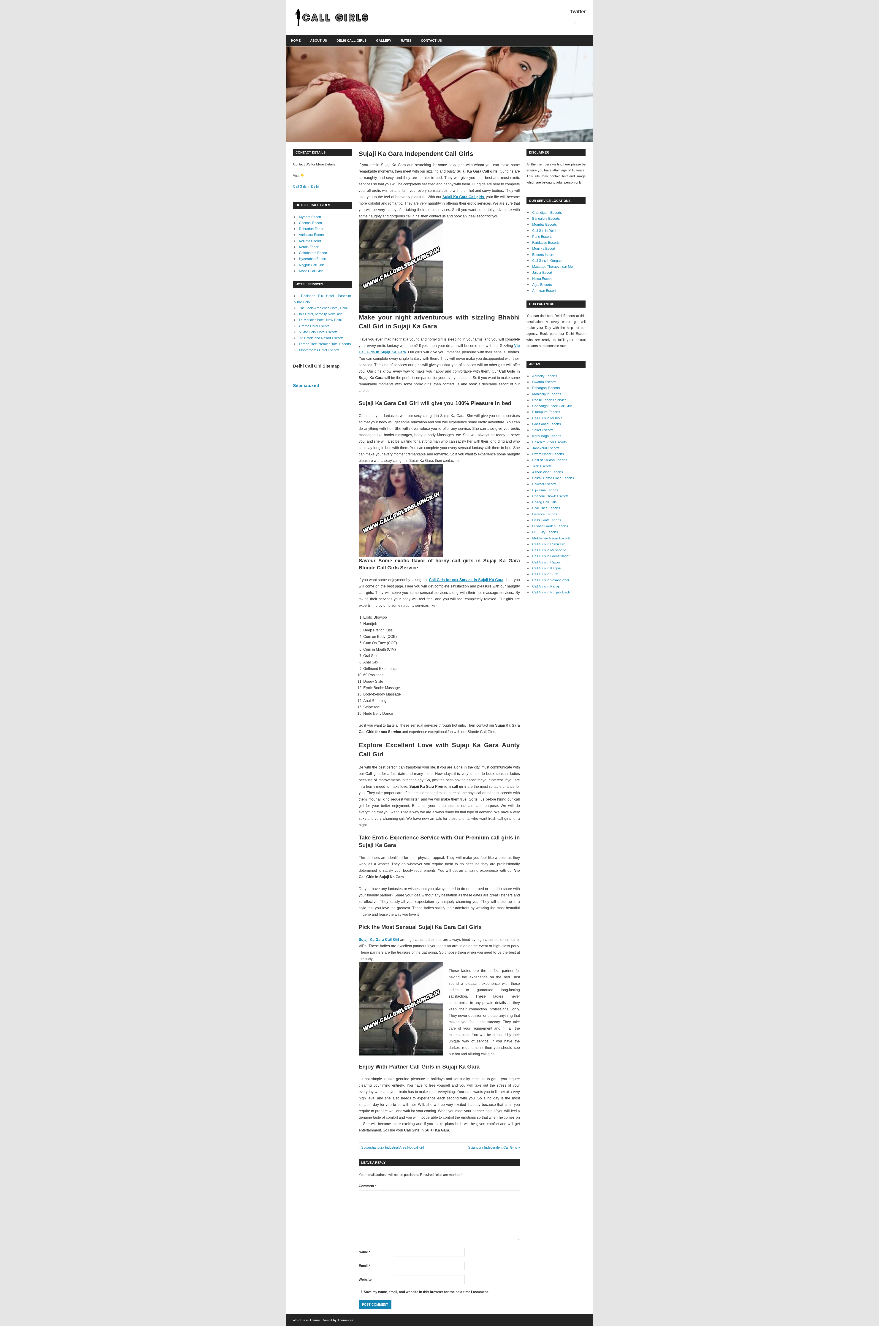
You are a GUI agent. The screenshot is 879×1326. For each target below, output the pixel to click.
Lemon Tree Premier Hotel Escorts (325, 344)
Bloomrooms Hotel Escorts (319, 350)
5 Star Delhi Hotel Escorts (318, 332)
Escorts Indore (543, 255)
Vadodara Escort (311, 235)
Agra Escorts (542, 285)
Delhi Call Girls (351, 40)
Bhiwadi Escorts (544, 484)
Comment (368, 1186)
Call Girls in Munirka (547, 418)
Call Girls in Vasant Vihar (550, 580)
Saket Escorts (542, 430)
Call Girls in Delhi (306, 186)
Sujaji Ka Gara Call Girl (379, 940)
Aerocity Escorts (544, 376)
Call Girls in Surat (545, 574)
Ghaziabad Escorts (546, 424)
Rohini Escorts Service (549, 400)
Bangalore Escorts (546, 218)
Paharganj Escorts (546, 388)
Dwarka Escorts (544, 382)
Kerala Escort (309, 247)
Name (364, 1252)
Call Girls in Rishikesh (548, 544)
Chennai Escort (310, 223)
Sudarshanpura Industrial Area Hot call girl (392, 1147)
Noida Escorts (542, 279)
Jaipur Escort (542, 272)
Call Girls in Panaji (545, 586)
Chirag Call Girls (544, 502)
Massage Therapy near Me (552, 266)
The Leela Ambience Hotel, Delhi (323, 308)
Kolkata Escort (310, 241)
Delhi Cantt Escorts (546, 520)
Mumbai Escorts (544, 224)
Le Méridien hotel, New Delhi (320, 320)
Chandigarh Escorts (547, 212)
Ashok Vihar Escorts (547, 472)
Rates (406, 40)
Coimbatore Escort (313, 253)
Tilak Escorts (542, 466)
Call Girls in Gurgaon (547, 260)
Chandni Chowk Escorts (550, 496)
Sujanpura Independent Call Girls (492, 1147)
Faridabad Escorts (546, 242)
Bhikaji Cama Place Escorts (553, 478)
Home (296, 40)
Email (364, 1266)
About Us (318, 40)
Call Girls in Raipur (546, 562)
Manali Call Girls (311, 271)
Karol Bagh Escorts (546, 436)
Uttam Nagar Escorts (548, 454)
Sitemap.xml (306, 385)
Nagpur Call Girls (312, 265)
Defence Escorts (544, 514)
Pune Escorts (542, 236)
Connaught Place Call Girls (552, 406)
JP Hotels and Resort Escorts (321, 338)
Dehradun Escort (311, 229)
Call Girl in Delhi (544, 231)
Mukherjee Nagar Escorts (551, 538)
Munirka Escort (543, 248)
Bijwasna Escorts (545, 490)
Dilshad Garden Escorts (550, 526)
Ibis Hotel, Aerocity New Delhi (321, 314)
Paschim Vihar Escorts (549, 442)
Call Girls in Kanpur (546, 568)
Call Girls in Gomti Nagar (551, 556)
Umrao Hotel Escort (314, 326)
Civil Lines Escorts (546, 508)
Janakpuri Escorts (545, 448)
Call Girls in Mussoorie (549, 550)
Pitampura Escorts (546, 412)
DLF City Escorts (545, 532)
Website (365, 1279)
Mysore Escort (310, 217)
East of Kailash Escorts (549, 460)
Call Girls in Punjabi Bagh (551, 592)
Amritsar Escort (544, 290)
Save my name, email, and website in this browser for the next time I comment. (426, 1292)
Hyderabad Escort (312, 259)
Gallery (383, 40)
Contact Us (431, 40)
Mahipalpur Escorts (546, 394)
